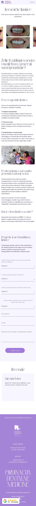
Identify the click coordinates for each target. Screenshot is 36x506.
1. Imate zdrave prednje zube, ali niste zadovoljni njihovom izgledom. (15, 261)
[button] (18, 155)
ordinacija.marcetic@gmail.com (18, 462)
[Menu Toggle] (32, 2)
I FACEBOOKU (27, 418)
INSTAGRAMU (19, 418)
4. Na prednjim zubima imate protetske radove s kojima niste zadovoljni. (18, 301)
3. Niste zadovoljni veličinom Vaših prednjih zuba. (16, 287)
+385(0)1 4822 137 (18, 460)
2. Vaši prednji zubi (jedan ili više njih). (12, 275)
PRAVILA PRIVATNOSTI (18, 496)
